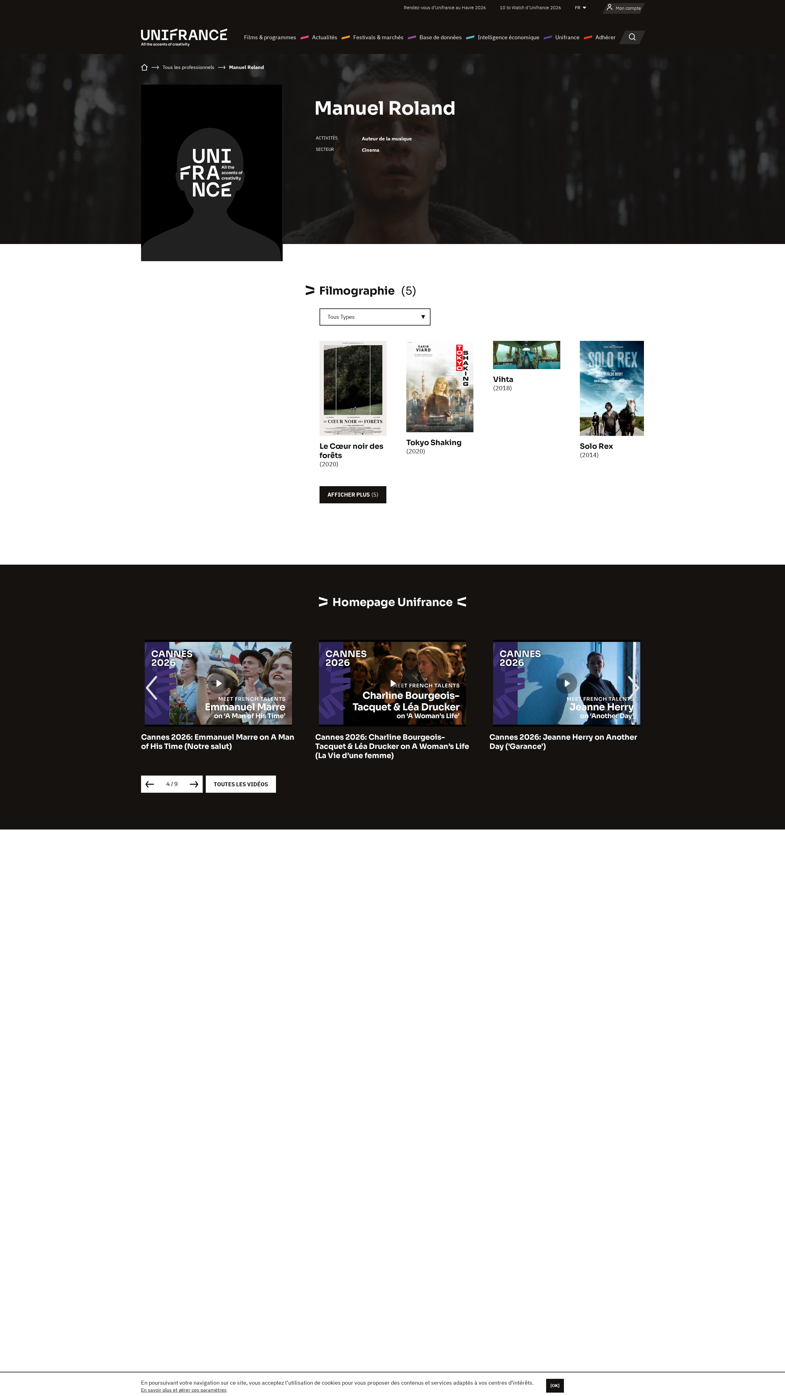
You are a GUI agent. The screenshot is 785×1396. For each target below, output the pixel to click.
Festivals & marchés (378, 37)
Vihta (503, 379)
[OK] (555, 1385)
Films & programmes (270, 37)
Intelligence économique (508, 37)
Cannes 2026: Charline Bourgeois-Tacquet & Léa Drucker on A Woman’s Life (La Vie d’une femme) (218, 746)
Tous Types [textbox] (341, 316)
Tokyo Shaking (433, 442)
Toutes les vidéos (241, 784)
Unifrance (567, 37)
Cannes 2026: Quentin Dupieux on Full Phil (561, 742)
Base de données (440, 37)
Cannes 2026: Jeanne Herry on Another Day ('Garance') (389, 742)
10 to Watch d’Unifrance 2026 (530, 7)
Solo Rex (596, 446)
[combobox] (375, 317)
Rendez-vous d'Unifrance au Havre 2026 (445, 7)
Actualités (324, 37)
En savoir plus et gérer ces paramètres (184, 1390)
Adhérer (605, 37)
